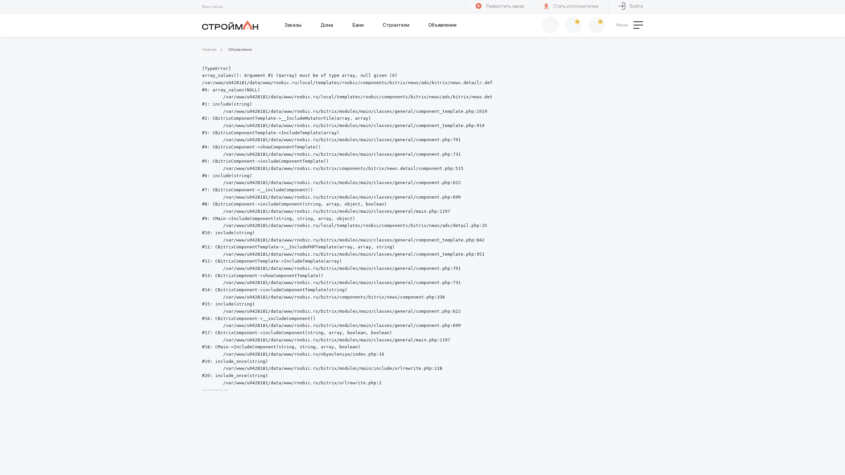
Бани (358, 25)
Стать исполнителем (575, 6)
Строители (396, 25)
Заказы (293, 25)
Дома (327, 25)
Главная (209, 49)
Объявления (442, 25)
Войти (636, 6)
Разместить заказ (505, 6)
